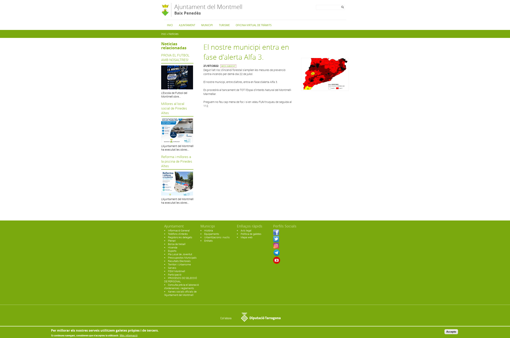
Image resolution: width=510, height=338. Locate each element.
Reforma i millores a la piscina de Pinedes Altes (176, 161)
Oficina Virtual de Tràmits (254, 25)
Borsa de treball (176, 244)
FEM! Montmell (176, 271)
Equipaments (211, 234)
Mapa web (246, 237)
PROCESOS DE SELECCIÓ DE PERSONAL (180, 279)
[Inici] (165, 15)
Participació (174, 274)
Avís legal (246, 230)
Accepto (451, 331)
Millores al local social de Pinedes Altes (174, 108)
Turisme (224, 25)
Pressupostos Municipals (182, 257)
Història (208, 230)
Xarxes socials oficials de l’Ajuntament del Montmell (180, 293)
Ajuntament (187, 25)
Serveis (172, 268)
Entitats (208, 240)
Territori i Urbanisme (179, 264)
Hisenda (172, 247)
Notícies (173, 34)
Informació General (179, 230)
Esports (172, 251)
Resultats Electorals (179, 261)
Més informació (128, 335)
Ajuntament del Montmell (208, 9)
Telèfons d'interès (178, 234)
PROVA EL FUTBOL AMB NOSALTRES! (175, 57)
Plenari (172, 240)
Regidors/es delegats (180, 237)
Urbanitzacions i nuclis (217, 237)
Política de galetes (251, 234)
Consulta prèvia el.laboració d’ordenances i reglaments (181, 286)
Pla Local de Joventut (180, 254)
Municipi (207, 25)
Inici (170, 25)
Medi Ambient (228, 66)
